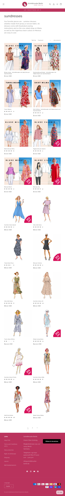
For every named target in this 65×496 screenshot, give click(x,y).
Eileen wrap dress (38, 339)
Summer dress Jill (38, 301)
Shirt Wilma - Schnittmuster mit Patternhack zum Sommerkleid (46, 110)
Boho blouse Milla (9, 148)
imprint (6, 461)
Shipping (7, 457)
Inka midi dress (37, 225)
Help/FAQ (7, 440)
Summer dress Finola (10, 377)
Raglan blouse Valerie (39, 148)
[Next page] (37, 428)
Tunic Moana (7, 109)
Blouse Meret (8, 187)
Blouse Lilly (36, 187)
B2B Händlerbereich (10, 465)
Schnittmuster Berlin (13, 492)
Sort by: (34, 40)
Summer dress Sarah (10, 225)
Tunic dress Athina (9, 339)
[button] (3, 4)
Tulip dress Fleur (9, 263)
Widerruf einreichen (51, 441)
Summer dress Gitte (38, 377)
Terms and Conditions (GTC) (10, 445)
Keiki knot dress (8, 415)
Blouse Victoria (37, 263)
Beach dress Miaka (38, 415)
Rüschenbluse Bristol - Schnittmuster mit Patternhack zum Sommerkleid (44, 73)
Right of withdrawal (10, 453)
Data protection (9, 450)
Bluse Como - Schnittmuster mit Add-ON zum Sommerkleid (17, 73)
